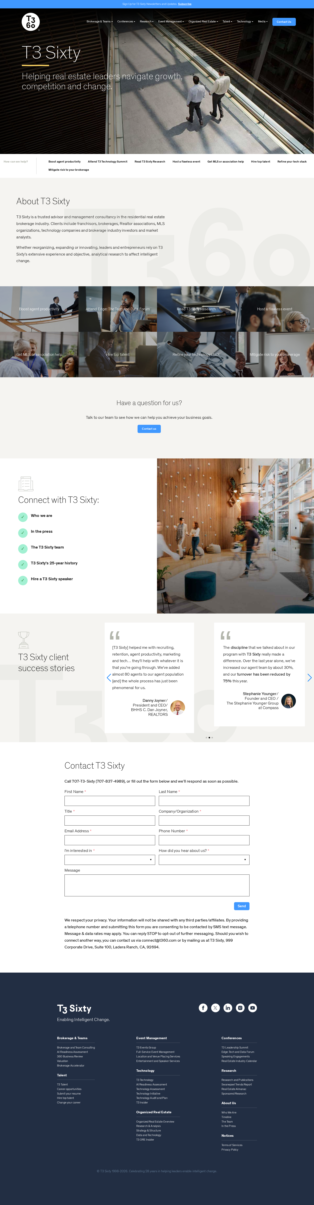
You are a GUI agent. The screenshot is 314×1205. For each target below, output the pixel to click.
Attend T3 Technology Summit (107, 161)
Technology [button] (244, 21)
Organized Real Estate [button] (202, 21)
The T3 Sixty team (47, 547)
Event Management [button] (170, 21)
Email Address (78, 831)
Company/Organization (180, 811)
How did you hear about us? (184, 851)
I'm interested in (80, 851)
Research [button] (145, 21)
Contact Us (284, 21)
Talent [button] (226, 21)
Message (72, 870)
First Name (75, 792)
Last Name (169, 792)
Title (70, 811)
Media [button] (261, 21)
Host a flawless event (186, 161)
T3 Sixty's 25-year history (54, 563)
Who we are (41, 516)
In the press (42, 531)
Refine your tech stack (292, 161)
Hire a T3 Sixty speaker (52, 579)
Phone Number (173, 831)
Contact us (149, 428)
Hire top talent (260, 161)
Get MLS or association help (226, 161)
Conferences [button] (125, 21)
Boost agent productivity (65, 161)
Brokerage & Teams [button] (99, 21)
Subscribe (184, 4)
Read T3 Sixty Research (150, 161)
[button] (241, 906)
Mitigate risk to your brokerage (69, 169)
